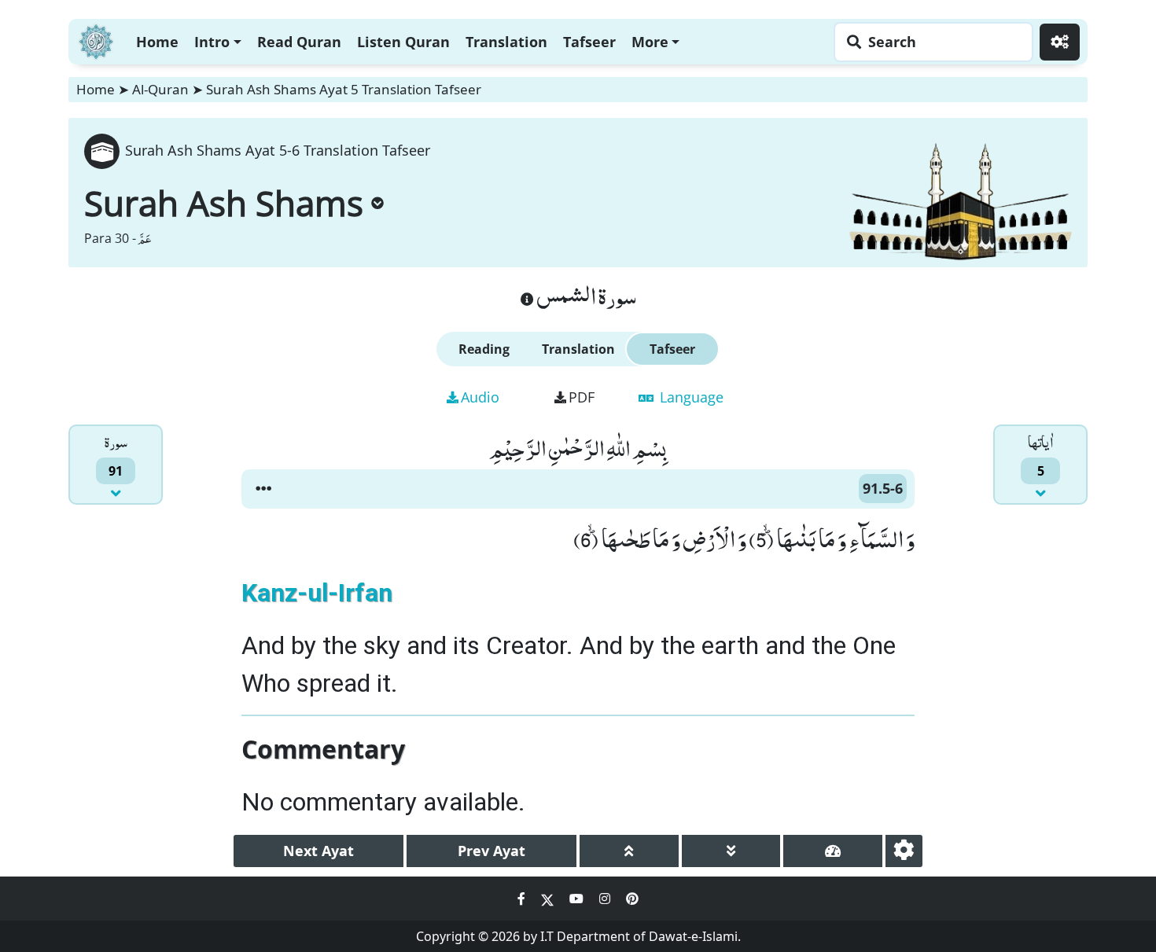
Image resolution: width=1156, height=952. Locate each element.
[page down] (731, 851)
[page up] (629, 851)
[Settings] (1060, 42)
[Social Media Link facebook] (522, 898)
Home (157, 41)
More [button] (649, 41)
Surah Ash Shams (223, 202)
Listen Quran (403, 41)
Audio (480, 397)
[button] (263, 489)
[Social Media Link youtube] (578, 898)
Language (689, 397)
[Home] (96, 39)
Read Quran (299, 41)
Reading (484, 349)
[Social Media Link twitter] (549, 898)
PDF (582, 397)
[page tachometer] (833, 851)
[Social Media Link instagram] (606, 898)
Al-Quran (160, 89)
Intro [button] (212, 41)
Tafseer (589, 41)
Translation (506, 41)
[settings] (904, 851)
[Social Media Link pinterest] (632, 898)
